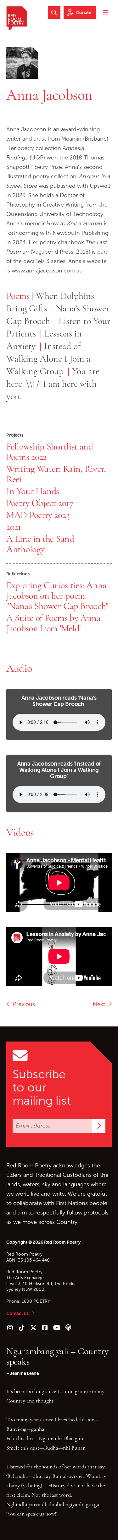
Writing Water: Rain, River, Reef (56, 474)
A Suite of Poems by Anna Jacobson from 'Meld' (53, 623)
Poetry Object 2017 (39, 503)
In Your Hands (32, 491)
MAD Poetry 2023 (38, 514)
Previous (22, 1004)
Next (100, 1004)
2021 (13, 526)
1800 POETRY (36, 1301)
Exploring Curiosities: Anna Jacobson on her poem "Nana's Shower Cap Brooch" (57, 595)
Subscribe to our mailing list (42, 1087)
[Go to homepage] (16, 18)
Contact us (17, 1313)
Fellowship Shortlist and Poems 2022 (49, 451)
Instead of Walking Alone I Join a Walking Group (48, 358)
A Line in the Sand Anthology (40, 544)
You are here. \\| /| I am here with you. (52, 383)
